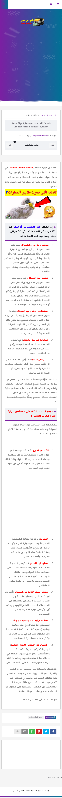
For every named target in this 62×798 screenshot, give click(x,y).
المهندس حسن (20, 791)
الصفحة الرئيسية (48, 116)
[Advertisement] (31, 61)
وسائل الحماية (33, 116)
